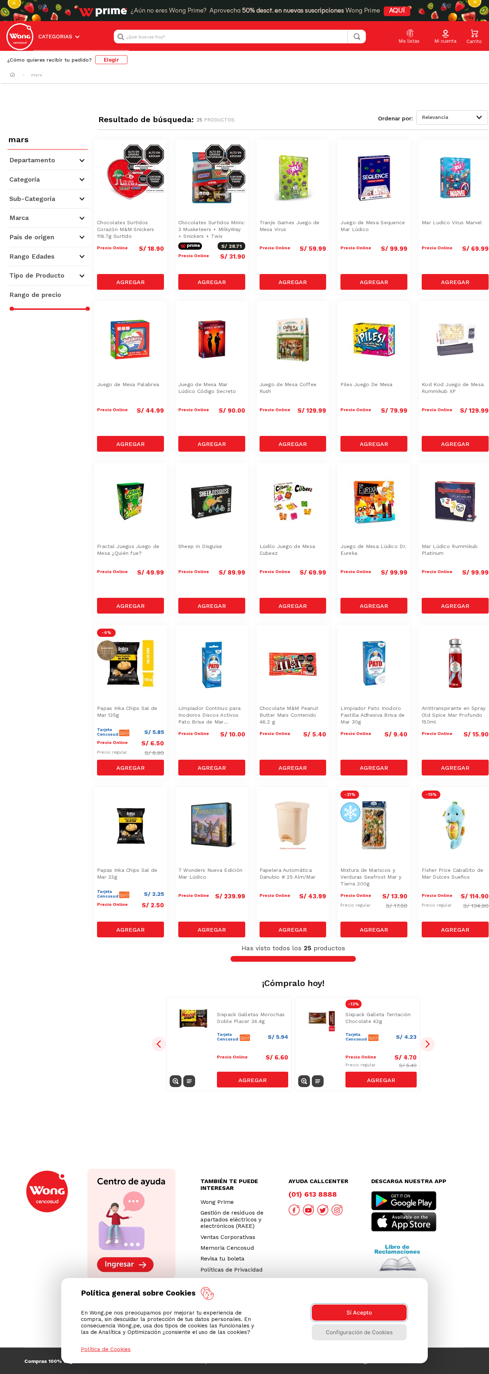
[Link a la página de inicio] (12, 75)
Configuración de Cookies (359, 1332)
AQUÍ (397, 11)
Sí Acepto (359, 1312)
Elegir (111, 60)
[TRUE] (130, 282)
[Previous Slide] (159, 1044)
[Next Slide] (427, 1044)
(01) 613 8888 (313, 1194)
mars (36, 74)
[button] (445, 37)
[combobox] (240, 36)
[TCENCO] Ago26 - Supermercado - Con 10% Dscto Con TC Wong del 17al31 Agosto (132, 648)
